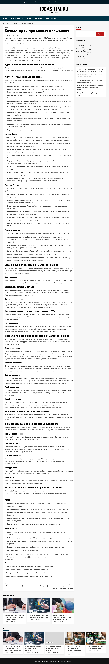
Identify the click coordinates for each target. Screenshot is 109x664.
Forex (5, 18)
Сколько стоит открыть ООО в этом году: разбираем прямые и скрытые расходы (14, 617)
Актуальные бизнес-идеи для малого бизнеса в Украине (28, 573)
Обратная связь (8, 2)
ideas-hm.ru (54, 9)
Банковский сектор (17, 18)
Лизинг (47, 18)
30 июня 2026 (38, 619)
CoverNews (61, 661)
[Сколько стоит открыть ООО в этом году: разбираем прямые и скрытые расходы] (14, 605)
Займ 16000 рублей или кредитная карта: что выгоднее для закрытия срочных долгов (90, 87)
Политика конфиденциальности (24, 2)
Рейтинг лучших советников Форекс (16, 585)
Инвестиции (38, 18)
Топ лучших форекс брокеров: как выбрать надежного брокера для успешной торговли (56, 586)
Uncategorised (50, 642)
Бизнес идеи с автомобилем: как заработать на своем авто (29, 576)
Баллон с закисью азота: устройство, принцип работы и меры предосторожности (62, 617)
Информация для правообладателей (45, 2)
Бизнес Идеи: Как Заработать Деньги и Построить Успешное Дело (32, 566)
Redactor (8, 35)
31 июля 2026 (12, 621)
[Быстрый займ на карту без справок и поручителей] (96, 638)
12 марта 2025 (15, 35)
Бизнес (29, 18)
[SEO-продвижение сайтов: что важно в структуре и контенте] (38, 605)
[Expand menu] (8, 18)
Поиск (78, 27)
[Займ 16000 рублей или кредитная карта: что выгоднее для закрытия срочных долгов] (75, 638)
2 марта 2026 (60, 621)
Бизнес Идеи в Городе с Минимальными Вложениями (27, 569)
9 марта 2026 (74, 654)
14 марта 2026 (56, 652)
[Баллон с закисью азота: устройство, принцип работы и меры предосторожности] (63, 605)
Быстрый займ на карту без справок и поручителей (89, 94)
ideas (7, 621)
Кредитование (70, 642)
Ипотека (53, 18)
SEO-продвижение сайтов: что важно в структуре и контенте (89, 75)
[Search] (104, 18)
